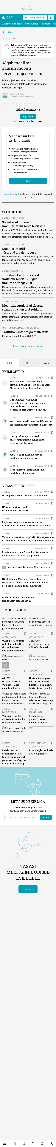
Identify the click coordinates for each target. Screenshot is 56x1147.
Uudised (6, 218)
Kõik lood (17, 23)
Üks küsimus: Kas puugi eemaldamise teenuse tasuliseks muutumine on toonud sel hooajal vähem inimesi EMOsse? (25, 582)
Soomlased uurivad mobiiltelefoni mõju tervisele (23, 224)
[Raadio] (24, 1143)
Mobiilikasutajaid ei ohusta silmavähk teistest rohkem (22, 307)
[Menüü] (5, 1143)
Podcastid (45, 23)
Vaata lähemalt (11, 194)
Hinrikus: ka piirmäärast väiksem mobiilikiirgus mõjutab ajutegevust (20, 279)
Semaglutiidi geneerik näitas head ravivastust (38, 719)
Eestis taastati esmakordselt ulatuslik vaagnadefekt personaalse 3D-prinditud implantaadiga (30, 384)
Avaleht (6, 23)
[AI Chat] (42, 1143)
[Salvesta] (52, 377)
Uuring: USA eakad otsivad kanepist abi (24, 495)
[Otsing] (33, 1143)
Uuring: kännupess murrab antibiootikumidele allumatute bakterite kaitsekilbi (27, 439)
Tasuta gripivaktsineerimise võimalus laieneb (39, 644)
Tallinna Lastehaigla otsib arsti (25, 332)
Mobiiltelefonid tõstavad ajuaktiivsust (19, 251)
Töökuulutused (15, 328)
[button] (21, 817)
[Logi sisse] (51, 1143)
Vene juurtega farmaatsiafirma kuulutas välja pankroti (13, 719)
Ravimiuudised (31, 23)
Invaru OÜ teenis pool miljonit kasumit (28, 567)
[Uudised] (14, 1143)
